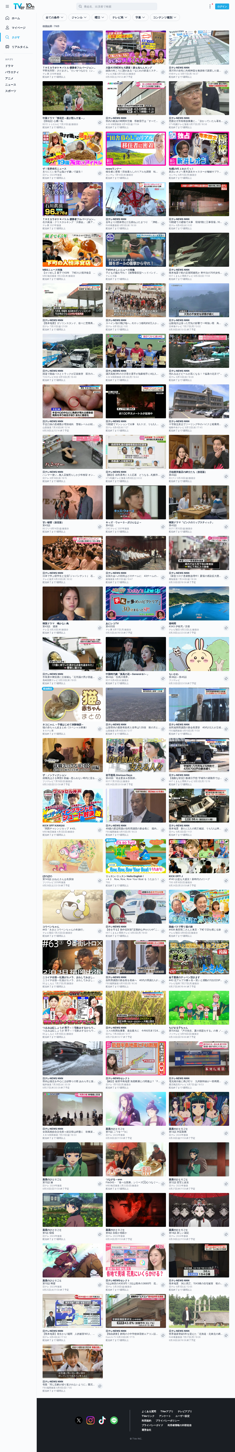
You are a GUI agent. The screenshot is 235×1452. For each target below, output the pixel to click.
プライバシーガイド (152, 1425)
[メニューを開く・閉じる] (210, 6)
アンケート (165, 1415)
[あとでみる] (100, 72)
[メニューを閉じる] (7, 6)
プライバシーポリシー (168, 1420)
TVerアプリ (166, 1411)
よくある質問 (149, 1411)
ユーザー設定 (182, 1415)
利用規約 (146, 1420)
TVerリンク (148, 1415)
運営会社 (146, 1429)
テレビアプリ (185, 1411)
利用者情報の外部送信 (179, 1425)
